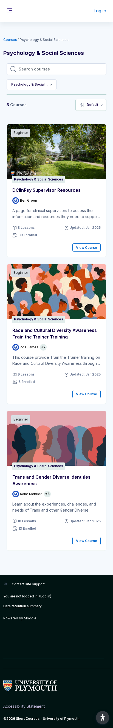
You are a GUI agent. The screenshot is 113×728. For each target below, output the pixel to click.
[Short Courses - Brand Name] (56, 686)
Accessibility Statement (24, 706)
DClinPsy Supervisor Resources (46, 190)
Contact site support (28, 584)
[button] (102, 717)
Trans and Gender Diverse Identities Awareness (51, 480)
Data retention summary (22, 606)
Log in (100, 10)
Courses (10, 40)
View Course (86, 248)
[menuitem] (90, 105)
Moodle (30, 618)
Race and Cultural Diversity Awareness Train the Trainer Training (54, 334)
